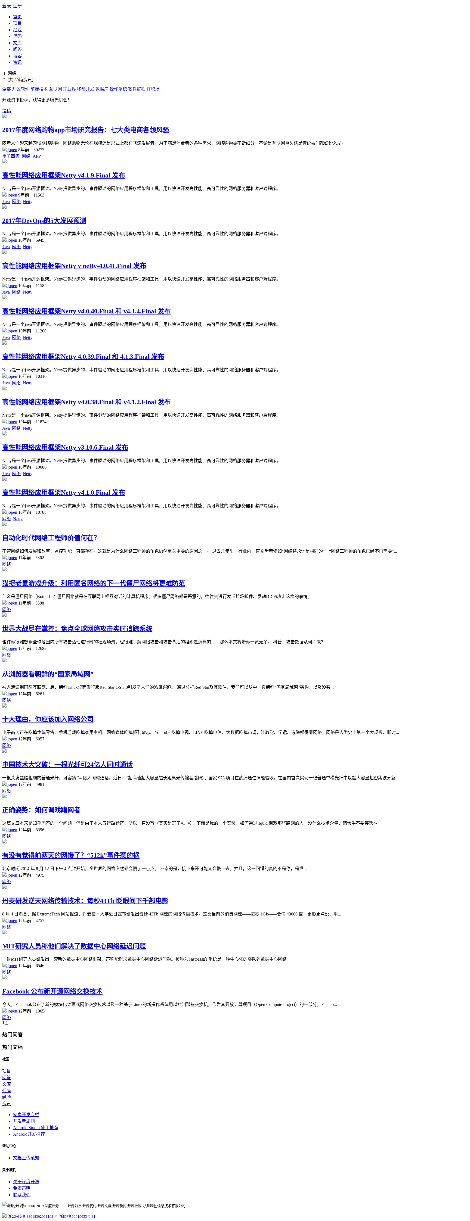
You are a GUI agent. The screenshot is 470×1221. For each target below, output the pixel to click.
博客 (17, 56)
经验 (17, 29)
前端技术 (39, 89)
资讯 (17, 62)
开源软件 (21, 89)
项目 (17, 23)
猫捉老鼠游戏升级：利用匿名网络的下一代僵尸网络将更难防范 (93, 583)
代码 (17, 36)
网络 (26, 156)
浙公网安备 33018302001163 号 (32, 1216)
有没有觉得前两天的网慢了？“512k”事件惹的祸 (71, 855)
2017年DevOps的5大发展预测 (44, 220)
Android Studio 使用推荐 (35, 1127)
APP (37, 156)
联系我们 (21, 1194)
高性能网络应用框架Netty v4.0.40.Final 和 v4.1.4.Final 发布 (86, 311)
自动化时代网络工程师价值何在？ (51, 537)
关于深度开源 (26, 1181)
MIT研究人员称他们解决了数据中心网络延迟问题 (74, 946)
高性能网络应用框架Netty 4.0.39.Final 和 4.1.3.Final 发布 (83, 356)
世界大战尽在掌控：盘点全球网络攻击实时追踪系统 (77, 628)
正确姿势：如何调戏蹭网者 (41, 810)
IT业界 (70, 89)
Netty (27, 201)
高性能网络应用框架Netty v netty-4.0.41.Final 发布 (74, 265)
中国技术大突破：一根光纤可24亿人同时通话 (67, 764)
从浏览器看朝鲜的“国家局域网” (48, 674)
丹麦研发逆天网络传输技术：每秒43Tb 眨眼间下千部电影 (85, 900)
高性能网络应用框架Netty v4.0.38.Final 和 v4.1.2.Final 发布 (86, 402)
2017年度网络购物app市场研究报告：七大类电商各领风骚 (85, 129)
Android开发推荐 (29, 1134)
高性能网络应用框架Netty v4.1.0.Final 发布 (63, 492)
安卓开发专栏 (26, 1114)
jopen (12, 149)
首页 (17, 16)
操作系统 (119, 89)
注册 (17, 6)
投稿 (6, 110)
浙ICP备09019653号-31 (77, 1216)
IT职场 (153, 89)
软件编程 (137, 89)
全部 (6, 89)
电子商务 (11, 156)
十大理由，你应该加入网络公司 (48, 719)
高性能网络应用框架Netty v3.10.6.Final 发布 (65, 447)
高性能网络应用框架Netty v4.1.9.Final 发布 (63, 175)
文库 (17, 43)
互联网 (56, 89)
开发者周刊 (24, 1121)
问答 (17, 49)
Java (6, 201)
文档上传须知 (26, 1157)
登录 (6, 6)
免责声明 (21, 1188)
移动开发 (86, 89)
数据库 (102, 89)
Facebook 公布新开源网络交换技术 (52, 991)
